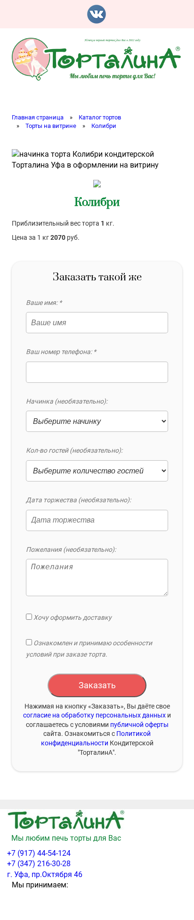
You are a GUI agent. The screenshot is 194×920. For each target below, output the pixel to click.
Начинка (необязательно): (66, 401)
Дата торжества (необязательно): (78, 500)
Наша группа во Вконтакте (96, 14)
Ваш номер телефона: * (61, 351)
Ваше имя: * (44, 302)
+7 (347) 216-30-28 (39, 863)
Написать (122, 14)
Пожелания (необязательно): (71, 549)
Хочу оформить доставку (72, 617)
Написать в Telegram (147, 14)
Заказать (97, 685)
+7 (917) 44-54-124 (39, 853)
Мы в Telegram (172, 14)
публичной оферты (139, 724)
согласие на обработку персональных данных (94, 715)
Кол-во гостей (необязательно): (74, 450)
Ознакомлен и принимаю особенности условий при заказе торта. (89, 648)
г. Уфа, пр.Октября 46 (44, 874)
